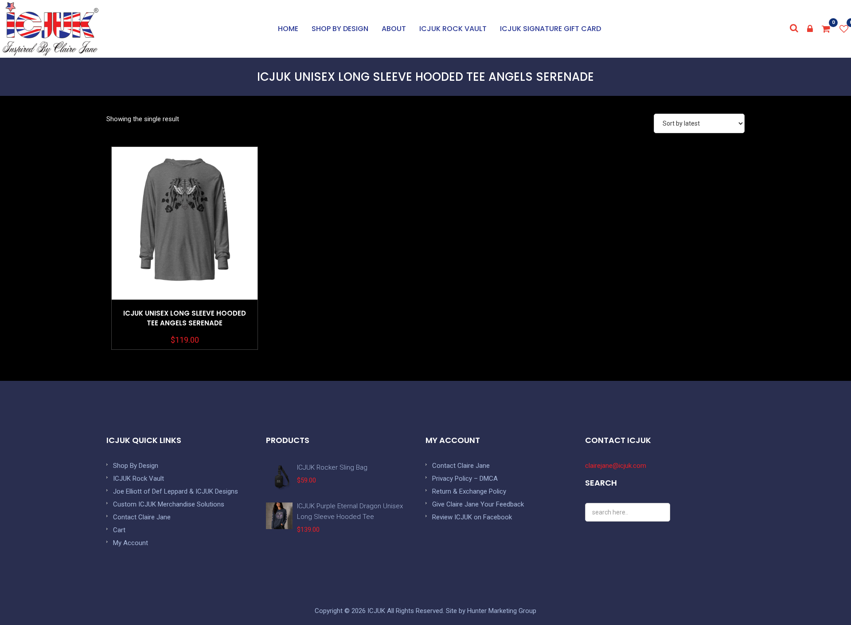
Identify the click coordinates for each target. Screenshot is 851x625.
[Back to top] (824, 598)
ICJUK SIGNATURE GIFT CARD (550, 29)
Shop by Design (340, 29)
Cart (119, 530)
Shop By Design (135, 466)
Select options (185, 245)
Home (288, 29)
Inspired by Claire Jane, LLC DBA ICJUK (50, 28)
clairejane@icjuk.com (615, 466)
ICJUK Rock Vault (453, 29)
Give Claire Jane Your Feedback (478, 504)
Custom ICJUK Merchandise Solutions (168, 504)
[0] (826, 28)
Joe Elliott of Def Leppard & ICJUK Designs (175, 491)
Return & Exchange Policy (469, 491)
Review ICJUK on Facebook (472, 517)
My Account (130, 543)
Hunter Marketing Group (501, 611)
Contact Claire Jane (142, 517)
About (394, 29)
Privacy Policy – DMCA (465, 479)
